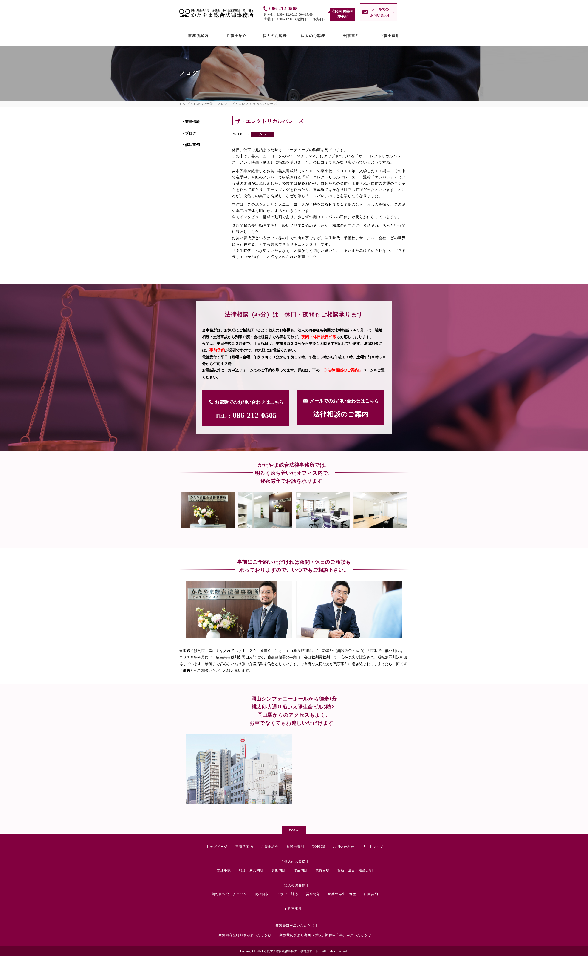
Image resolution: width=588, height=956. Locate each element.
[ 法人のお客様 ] (295, 885)
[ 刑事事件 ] (295, 909)
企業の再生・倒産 (342, 894)
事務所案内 (198, 37)
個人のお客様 (275, 37)
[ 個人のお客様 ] (295, 861)
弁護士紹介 (236, 37)
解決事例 (192, 145)
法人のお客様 (313, 37)
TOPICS (318, 846)
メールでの (380, 12)
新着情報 (192, 122)
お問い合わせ (343, 846)
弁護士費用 (390, 37)
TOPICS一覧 (203, 104)
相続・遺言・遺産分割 (355, 870)
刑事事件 (351, 37)
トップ (184, 104)
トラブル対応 (287, 894)
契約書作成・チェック (229, 894)
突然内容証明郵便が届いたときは (244, 935)
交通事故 (224, 870)
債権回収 (323, 870)
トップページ (216, 846)
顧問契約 (371, 894)
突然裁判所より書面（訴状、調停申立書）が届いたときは (325, 935)
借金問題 (301, 870)
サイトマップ (372, 846)
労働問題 (278, 870)
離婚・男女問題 (251, 870)
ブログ (222, 104)
